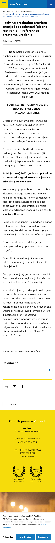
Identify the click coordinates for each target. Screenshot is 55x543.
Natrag (13, 404)
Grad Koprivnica (19, 3)
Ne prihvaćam (25, 537)
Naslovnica (7, 11)
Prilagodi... (8, 537)
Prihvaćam (43, 537)
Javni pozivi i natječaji (23, 11)
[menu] (4, 4)
